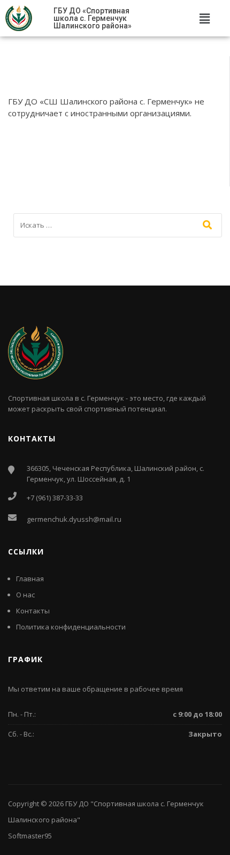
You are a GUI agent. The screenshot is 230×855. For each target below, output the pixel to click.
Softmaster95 (30, 836)
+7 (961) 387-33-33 (55, 497)
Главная (30, 578)
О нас (25, 594)
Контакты (33, 611)
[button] (204, 18)
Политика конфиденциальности (71, 627)
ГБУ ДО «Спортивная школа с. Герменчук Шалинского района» (92, 18)
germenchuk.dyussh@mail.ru (74, 519)
